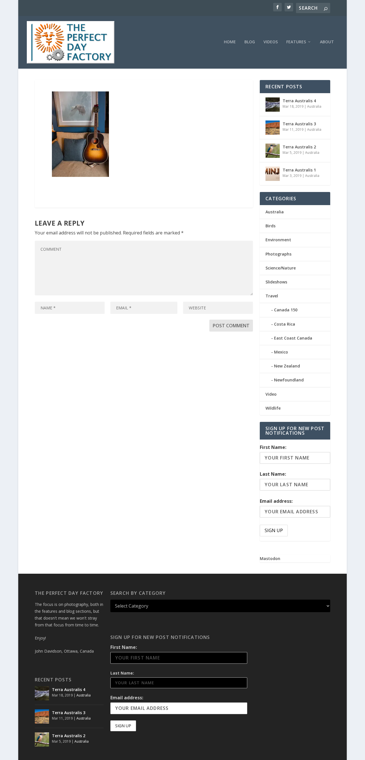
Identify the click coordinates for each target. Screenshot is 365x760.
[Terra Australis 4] (272, 104)
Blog (249, 42)
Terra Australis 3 (299, 123)
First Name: (273, 447)
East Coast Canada (293, 338)
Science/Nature (280, 268)
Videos (270, 42)
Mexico (281, 352)
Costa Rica (284, 324)
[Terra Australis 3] (272, 127)
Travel (271, 296)
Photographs (278, 254)
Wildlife (273, 408)
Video (271, 394)
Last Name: (273, 474)
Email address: (276, 501)
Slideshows (276, 282)
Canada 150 (285, 309)
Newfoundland (289, 380)
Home (230, 42)
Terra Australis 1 (299, 170)
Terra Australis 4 (299, 100)
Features (296, 42)
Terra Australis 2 (299, 147)
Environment (278, 239)
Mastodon (270, 558)
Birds (270, 225)
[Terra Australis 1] (272, 174)
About (327, 42)
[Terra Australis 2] (272, 151)
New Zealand (287, 366)
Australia (314, 106)
